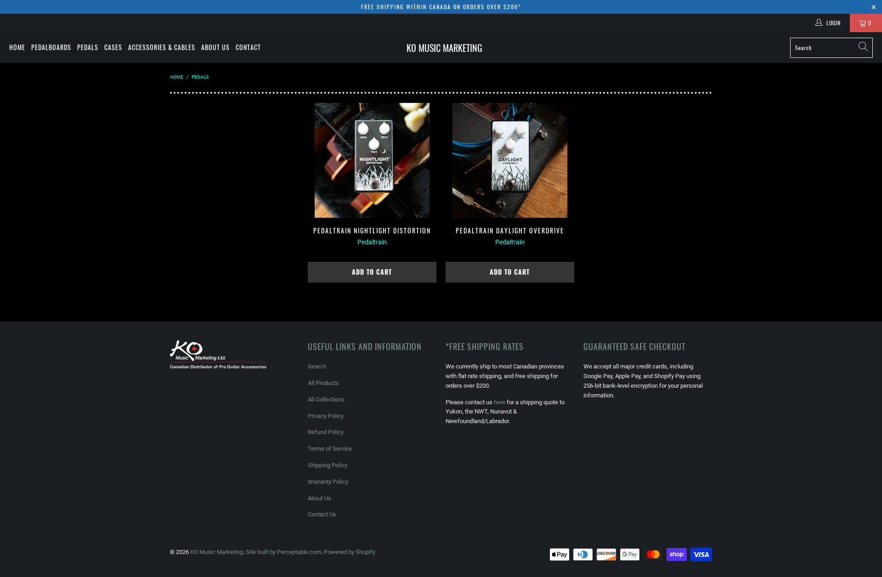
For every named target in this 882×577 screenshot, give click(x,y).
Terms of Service (330, 448)
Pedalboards (51, 47)
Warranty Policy (328, 481)
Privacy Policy (326, 416)
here (499, 402)
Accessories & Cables (161, 47)
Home (17, 47)
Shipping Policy (327, 465)
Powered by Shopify (349, 552)
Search (317, 366)
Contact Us (322, 514)
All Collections (326, 399)
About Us (215, 47)
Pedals (87, 47)
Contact (248, 47)
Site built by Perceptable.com (283, 552)
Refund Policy (326, 432)
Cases (113, 47)
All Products (323, 382)
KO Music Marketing (216, 552)
